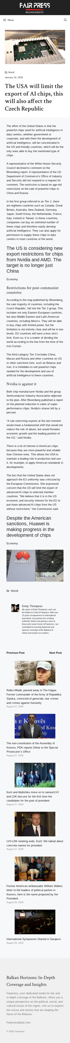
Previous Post (16, 652)
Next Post (55, 652)
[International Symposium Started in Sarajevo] (35, 932)
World (11, 72)
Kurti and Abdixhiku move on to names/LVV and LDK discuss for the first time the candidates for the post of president (33, 796)
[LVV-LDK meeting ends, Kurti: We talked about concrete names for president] (35, 834)
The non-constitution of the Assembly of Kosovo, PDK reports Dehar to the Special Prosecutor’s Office (32, 747)
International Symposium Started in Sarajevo (34, 939)
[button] (65, 20)
